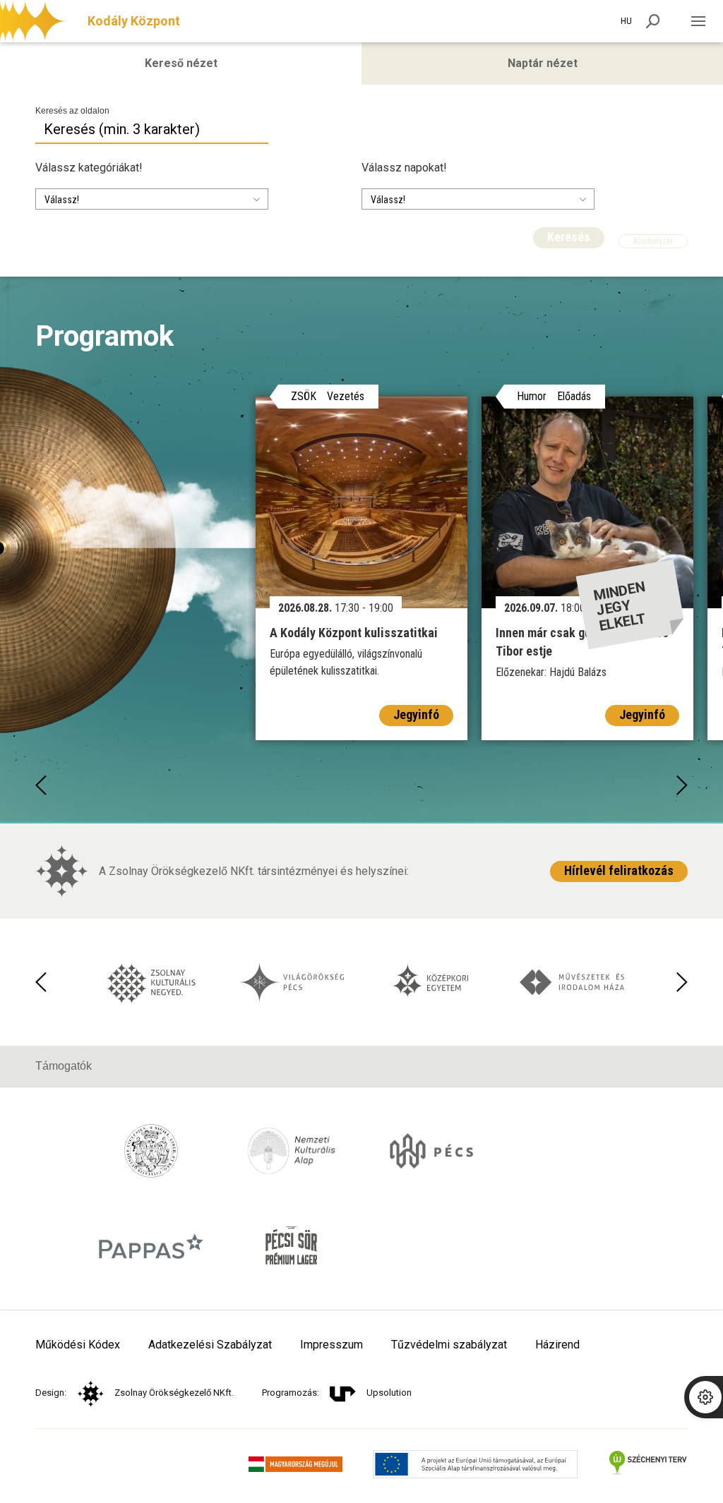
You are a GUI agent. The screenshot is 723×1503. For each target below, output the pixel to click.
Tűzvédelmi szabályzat (449, 1345)
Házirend (557, 1345)
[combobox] (151, 199)
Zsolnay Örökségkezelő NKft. (174, 1392)
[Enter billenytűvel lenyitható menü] (698, 21)
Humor (531, 396)
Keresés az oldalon (72, 111)
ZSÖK (303, 396)
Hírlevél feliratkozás (619, 870)
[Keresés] (653, 21)
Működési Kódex (77, 1345)
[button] (41, 785)
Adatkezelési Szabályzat (210, 1345)
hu (626, 21)
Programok (104, 336)
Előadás (574, 396)
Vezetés (345, 396)
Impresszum (331, 1345)
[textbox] (106, 199)
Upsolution (389, 1392)
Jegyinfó (416, 714)
